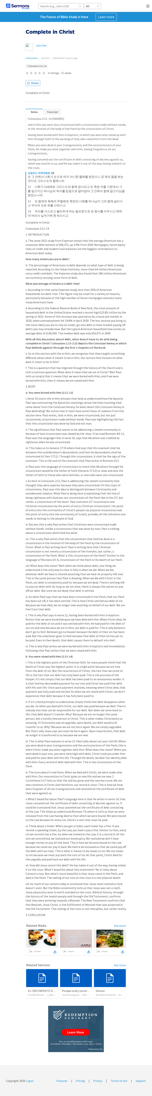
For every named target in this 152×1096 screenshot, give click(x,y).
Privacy (97, 1081)
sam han (41, 45)
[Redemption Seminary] (76, 1029)
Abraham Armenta (105, 995)
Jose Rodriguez (71, 995)
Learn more (106, 17)
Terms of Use (119, 1081)
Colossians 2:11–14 (36, 66)
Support (141, 1081)
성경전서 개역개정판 (39, 173)
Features (61, 1081)
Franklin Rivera (36, 995)
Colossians (32, 58)
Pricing (80, 1081)
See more (120, 926)
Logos (29, 1081)
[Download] (54, 951)
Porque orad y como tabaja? (79, 991)
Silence (100, 991)
